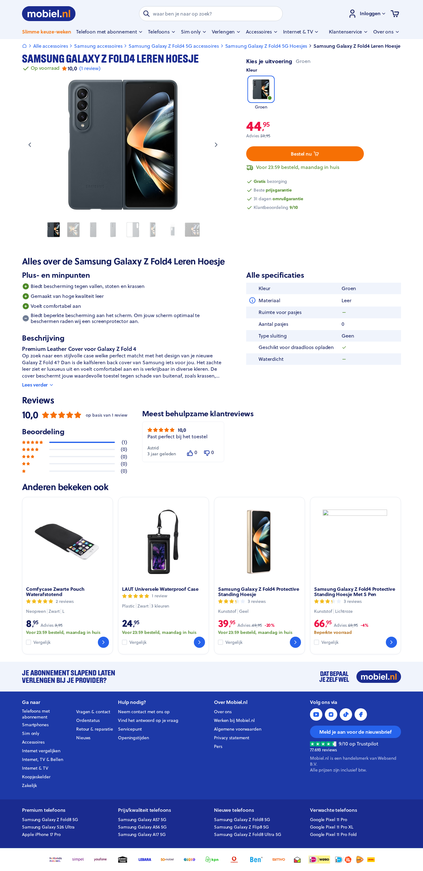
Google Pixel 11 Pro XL (331, 827)
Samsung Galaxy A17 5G (142, 834)
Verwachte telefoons (333, 810)
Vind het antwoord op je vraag (148, 720)
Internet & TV (35, 768)
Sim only (30, 733)
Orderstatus (88, 720)
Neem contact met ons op (143, 712)
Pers (218, 746)
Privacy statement (231, 738)
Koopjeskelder (36, 777)
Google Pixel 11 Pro (328, 819)
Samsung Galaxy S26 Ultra (48, 827)
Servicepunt (130, 729)
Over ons (223, 712)
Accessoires (33, 742)
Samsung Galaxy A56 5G (142, 827)
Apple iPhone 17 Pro (41, 834)
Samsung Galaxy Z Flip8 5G (241, 827)
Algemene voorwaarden (237, 729)
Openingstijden (133, 738)
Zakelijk (29, 785)
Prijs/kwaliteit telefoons (144, 810)
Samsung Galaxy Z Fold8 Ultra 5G (247, 834)
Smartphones (35, 725)
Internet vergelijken (41, 751)
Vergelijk (41, 642)
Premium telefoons (43, 810)
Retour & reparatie (94, 729)
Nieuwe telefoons (234, 810)
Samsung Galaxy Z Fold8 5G (50, 819)
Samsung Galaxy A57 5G (142, 819)
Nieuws (83, 738)
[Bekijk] (103, 642)
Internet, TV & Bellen (42, 759)
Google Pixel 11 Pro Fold (333, 834)
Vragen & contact (93, 712)
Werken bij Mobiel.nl (234, 720)
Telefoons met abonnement (36, 714)
